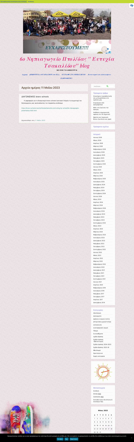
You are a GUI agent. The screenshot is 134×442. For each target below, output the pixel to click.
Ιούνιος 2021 (97, 282)
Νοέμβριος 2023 (98, 217)
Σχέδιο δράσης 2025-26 (101, 347)
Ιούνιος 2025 (97, 167)
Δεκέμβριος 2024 (99, 184)
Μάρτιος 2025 (98, 176)
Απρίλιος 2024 (98, 202)
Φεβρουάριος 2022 (99, 264)
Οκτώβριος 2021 (98, 276)
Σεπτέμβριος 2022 (99, 249)
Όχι (66, 439)
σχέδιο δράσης (98, 336)
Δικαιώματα (97, 316)
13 (108, 422)
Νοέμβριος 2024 (98, 187)
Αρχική (24, 74)
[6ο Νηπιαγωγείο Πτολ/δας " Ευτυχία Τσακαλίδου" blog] (67, 53)
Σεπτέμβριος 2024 (99, 193)
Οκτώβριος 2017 (98, 296)
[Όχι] (132, 438)
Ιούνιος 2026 (97, 137)
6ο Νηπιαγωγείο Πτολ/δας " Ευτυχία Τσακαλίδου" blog (67, 62)
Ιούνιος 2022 (97, 252)
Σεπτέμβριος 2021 (99, 279)
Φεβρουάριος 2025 (99, 178)
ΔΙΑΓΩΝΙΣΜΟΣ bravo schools (35, 96)
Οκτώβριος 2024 (99, 190)
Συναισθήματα (98, 333)
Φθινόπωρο (97, 350)
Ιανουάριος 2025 (99, 181)
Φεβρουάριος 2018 (99, 288)
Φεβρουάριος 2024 (99, 208)
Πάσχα (95, 331)
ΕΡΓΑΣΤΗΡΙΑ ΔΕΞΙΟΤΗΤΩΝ (102, 322)
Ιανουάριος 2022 (99, 267)
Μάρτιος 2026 (98, 146)
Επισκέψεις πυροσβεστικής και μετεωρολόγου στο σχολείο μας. (102, 98)
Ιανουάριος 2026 (99, 152)
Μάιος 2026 (97, 140)
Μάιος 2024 (97, 199)
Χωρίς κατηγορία (99, 356)
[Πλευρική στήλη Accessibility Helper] (131, 5)
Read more (74, 439)
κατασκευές (97, 325)
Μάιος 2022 (97, 255)
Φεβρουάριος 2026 (99, 149)
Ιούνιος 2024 (97, 196)
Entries (97, 394)
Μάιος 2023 (97, 226)
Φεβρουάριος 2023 (99, 234)
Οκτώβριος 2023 (99, 220)
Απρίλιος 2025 (98, 173)
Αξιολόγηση (97, 313)
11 (103, 422)
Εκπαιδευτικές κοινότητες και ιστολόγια (13, 1)
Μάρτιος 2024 (98, 205)
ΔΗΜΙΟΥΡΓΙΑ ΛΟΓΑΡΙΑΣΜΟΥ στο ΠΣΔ (44, 74)
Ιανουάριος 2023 (99, 237)
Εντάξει (60, 439)
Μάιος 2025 (97, 170)
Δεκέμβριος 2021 (99, 270)
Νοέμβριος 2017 (98, 293)
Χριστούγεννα (98, 353)
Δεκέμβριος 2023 (99, 214)
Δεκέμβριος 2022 (99, 240)
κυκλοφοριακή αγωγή (100, 328)
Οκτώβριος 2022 (98, 246)
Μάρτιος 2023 (98, 232)
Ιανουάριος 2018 (98, 291)
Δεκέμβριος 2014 (99, 302)
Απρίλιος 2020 (98, 285)
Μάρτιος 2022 (98, 261)
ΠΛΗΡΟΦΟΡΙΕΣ (66, 78)
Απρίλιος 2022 (98, 258)
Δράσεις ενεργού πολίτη (101, 319)
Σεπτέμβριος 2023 (99, 223)
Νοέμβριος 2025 (98, 158)
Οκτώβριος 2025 (98, 161)
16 (97, 425)
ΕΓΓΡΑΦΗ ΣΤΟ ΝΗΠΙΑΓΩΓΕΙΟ (74, 74)
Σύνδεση (31, 1)
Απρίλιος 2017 (98, 299)
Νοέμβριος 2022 (98, 243)
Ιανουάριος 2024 (99, 211)
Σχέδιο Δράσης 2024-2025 (102, 344)
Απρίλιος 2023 (98, 229)
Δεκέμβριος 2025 (99, 155)
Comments (98, 397)
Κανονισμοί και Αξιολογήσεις (99, 74)
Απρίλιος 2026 (98, 143)
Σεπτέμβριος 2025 (99, 164)
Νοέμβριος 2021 (98, 273)
